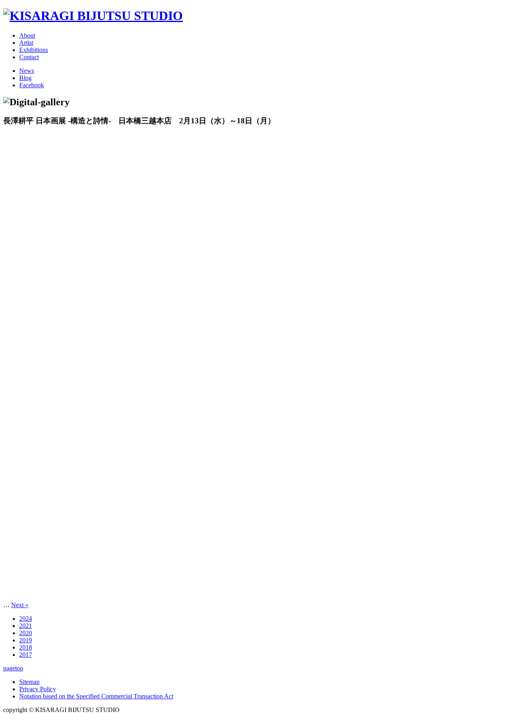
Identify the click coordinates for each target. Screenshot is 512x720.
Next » (19, 605)
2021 (25, 625)
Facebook (31, 85)
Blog (25, 77)
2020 (25, 633)
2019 (25, 640)
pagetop (13, 668)
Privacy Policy (37, 689)
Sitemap (29, 681)
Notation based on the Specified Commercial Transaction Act (96, 696)
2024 (25, 618)
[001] (256, 365)
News (26, 70)
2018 (25, 647)
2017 (25, 654)
